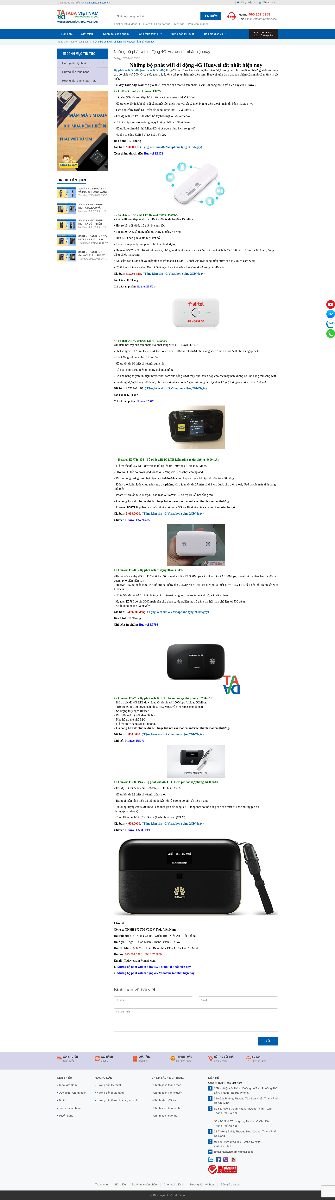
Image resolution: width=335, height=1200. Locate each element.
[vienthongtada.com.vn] (77, 16)
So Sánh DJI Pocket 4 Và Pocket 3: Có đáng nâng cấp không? (92, 192)
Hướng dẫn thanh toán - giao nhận (118, 1100)
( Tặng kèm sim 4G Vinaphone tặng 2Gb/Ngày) (171, 147)
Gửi (268, 1040)
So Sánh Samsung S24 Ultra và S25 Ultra (93, 237)
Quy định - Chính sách (72, 1092)
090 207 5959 (259, 14)
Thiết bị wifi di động (125, 23)
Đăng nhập (246, 2)
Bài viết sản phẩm (79, 41)
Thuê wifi (146, 23)
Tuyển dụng (66, 1115)
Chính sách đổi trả (164, 1100)
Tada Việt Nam (68, 1084)
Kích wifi (179, 23)
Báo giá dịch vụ (214, 33)
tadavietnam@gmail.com (262, 18)
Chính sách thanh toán (167, 1084)
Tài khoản (268, 2)
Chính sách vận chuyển (167, 1092)
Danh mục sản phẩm (116, 33)
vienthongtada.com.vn (97, 2)
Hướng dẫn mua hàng (110, 1092)
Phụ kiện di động (198, 23)
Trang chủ (67, 33)
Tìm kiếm (211, 16)
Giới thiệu (87, 33)
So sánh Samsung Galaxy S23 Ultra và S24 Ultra (91, 255)
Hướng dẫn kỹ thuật (182, 33)
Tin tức (63, 1100)
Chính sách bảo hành (166, 1108)
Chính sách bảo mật (165, 1115)
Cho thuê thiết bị (149, 33)
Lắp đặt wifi (163, 23)
